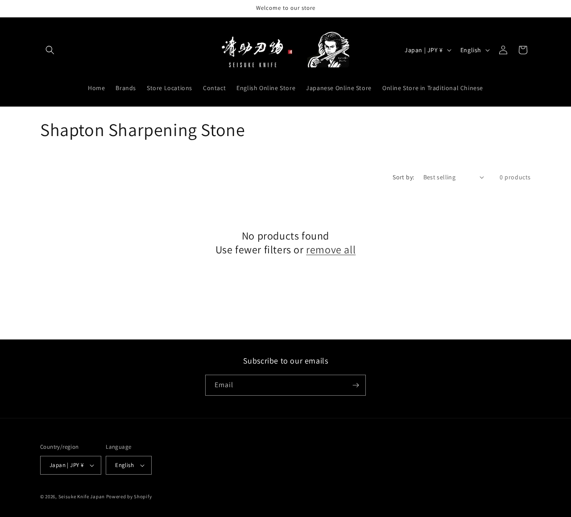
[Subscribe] (355, 385)
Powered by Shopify (129, 496)
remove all (331, 249)
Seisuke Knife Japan (81, 496)
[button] (50, 50)
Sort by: (403, 177)
